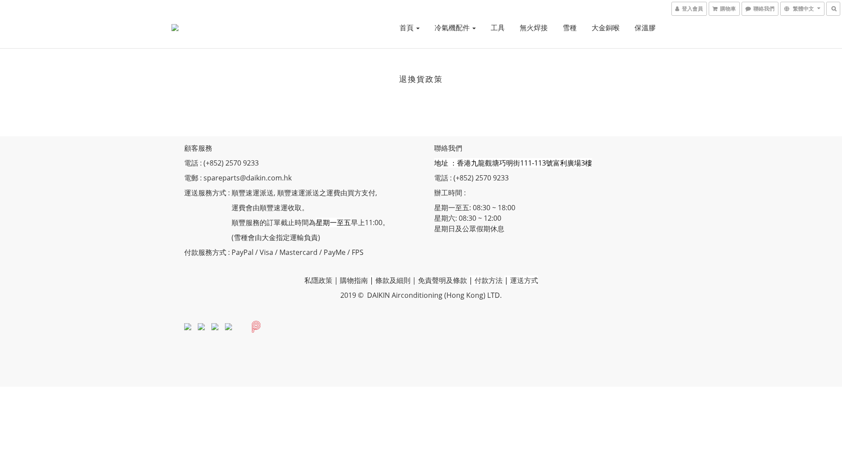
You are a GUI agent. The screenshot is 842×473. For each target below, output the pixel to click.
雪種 (570, 27)
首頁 (407, 27)
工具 (498, 27)
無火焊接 (534, 27)
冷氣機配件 (453, 27)
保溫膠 (645, 27)
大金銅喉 (606, 27)
